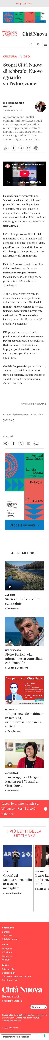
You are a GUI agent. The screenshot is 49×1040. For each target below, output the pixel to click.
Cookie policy (8, 973)
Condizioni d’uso (10, 980)
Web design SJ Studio (32, 1018)
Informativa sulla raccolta (16, 1036)
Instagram (7, 956)
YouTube (6, 959)
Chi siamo (7, 935)
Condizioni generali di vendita (16, 976)
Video (25, 56)
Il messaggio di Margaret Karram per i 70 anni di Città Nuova (23, 782)
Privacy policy (9, 969)
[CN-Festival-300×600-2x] (24, 491)
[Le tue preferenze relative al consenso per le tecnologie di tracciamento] (44, 1035)
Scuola (8, 420)
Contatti (6, 932)
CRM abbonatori (10, 939)
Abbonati (36, 1007)
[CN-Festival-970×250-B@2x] (24, 16)
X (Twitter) (7, 952)
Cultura (10, 56)
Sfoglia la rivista (24, 3)
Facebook (7, 948)
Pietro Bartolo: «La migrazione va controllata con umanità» (23, 659)
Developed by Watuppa (11, 1021)
